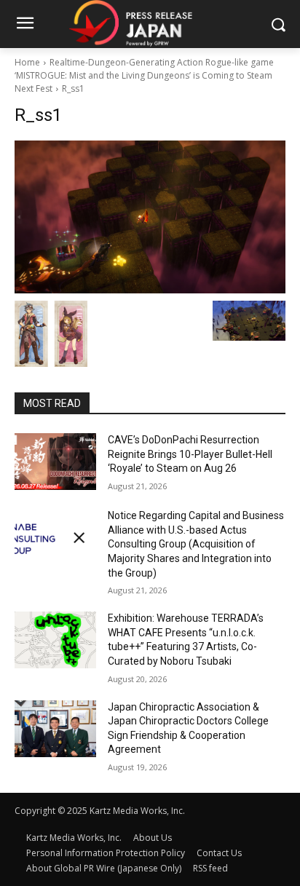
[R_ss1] (150, 217)
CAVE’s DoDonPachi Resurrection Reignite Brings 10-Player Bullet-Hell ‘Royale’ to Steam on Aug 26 (190, 454)
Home (27, 62)
